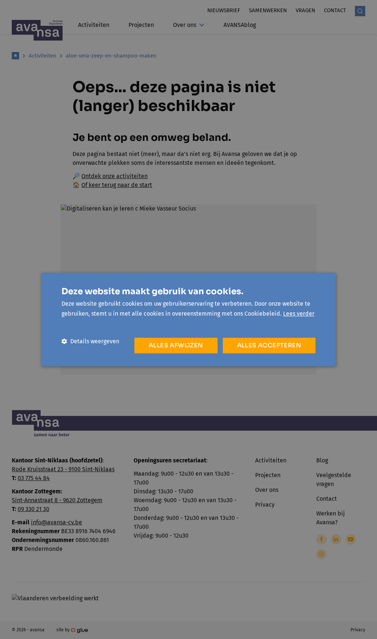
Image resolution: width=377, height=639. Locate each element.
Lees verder (298, 313)
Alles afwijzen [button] (176, 345)
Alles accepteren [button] (269, 345)
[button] (90, 341)
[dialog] (188, 319)
